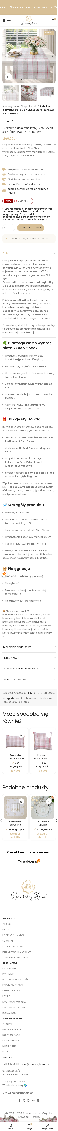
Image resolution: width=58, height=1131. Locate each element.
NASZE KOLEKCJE (11, 1035)
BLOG (5, 1051)
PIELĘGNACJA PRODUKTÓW (17, 951)
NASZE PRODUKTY (11, 1029)
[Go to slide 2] (24, 79)
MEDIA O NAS (9, 1046)
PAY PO (6, 996)
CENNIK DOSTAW (11, 990)
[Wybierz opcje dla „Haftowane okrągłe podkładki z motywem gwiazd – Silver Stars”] (49, 801)
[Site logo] (29, 20)
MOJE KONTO (9, 968)
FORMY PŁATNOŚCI (12, 985)
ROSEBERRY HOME (12, 1018)
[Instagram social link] (28, 1100)
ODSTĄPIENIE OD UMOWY (16, 1007)
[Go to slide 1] (21, 79)
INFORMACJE (9, 962)
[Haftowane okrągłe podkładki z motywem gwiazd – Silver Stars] (42, 807)
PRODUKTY (8, 918)
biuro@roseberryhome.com (36, 1064)
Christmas (30, 698)
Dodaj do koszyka (30, 227)
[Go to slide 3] (27, 79)
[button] (5, 56)
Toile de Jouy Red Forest (16, 702)
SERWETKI (7, 940)
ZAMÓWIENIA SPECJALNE (15, 957)
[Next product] (12, 121)
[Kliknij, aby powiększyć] (8, 76)
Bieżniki (33, 106)
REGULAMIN (8, 974)
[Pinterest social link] (38, 1100)
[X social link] (23, 1100)
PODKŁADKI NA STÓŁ (13, 935)
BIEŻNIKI (6, 929)
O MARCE (7, 1024)
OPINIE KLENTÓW (11, 1040)
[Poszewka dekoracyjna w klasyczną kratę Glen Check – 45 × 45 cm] (42, 741)
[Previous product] (4, 121)
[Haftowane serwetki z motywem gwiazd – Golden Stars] (15, 807)
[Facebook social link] (19, 1100)
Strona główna (10, 106)
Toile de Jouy (44, 698)
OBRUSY (6, 924)
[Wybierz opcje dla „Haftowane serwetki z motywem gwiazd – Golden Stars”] (21, 801)
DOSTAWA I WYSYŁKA (14, 1001)
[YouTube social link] (33, 1100)
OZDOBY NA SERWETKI (14, 946)
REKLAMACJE (9, 1012)
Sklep (24, 106)
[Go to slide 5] (34, 79)
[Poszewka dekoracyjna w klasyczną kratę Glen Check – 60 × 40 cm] (15, 741)
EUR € (50, 1125)
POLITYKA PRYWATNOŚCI (15, 979)
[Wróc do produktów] (8, 121)
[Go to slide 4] (30, 79)
